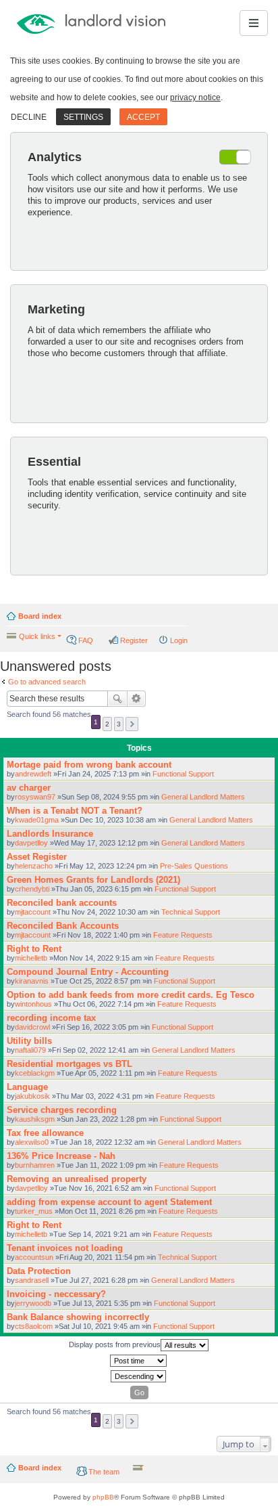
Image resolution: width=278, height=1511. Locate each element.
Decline (29, 117)
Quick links (37, 636)
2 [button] (107, 724)
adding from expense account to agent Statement (109, 1202)
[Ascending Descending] (139, 1376)
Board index (39, 616)
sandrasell (32, 1280)
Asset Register (37, 857)
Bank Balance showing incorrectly (78, 1317)
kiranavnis (32, 981)
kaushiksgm (35, 1119)
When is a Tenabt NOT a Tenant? (74, 811)
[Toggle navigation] (254, 23)
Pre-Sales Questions (194, 866)
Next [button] (132, 724)
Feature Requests (183, 935)
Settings (83, 117)
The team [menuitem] (103, 1472)
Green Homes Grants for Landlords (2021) (93, 880)
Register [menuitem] (134, 640)
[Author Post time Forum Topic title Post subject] (139, 1361)
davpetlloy (31, 843)
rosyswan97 (35, 797)
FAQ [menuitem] (85, 640)
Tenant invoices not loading (65, 1248)
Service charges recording (62, 1110)
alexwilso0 (32, 1142)
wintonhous (33, 1004)
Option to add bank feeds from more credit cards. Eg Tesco (130, 995)
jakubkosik (32, 1096)
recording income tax (51, 1018)
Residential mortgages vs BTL (69, 1064)
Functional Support (183, 774)
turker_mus (34, 1211)
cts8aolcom (34, 1326)
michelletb (31, 958)
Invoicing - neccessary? (56, 1294)
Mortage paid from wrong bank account (89, 765)
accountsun (34, 1257)
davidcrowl (32, 1027)
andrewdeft (33, 774)
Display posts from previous (115, 1344)
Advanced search (137, 699)
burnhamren (35, 1165)
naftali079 (30, 1050)
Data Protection (39, 1271)
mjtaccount (33, 912)
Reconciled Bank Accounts (63, 926)
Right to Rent (34, 949)
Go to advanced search (47, 682)
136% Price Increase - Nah (61, 1156)
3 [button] (119, 724)
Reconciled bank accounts (62, 903)
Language (27, 1087)
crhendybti (32, 889)
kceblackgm (35, 1073)
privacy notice (195, 97)
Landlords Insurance (50, 834)
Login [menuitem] (179, 640)
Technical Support (190, 912)
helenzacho (34, 866)
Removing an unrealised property (76, 1179)
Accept (143, 117)
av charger (29, 788)
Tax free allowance (45, 1133)
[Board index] (61, 23)
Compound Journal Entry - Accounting (88, 972)
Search (117, 699)
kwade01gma (37, 820)
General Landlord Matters (203, 797)
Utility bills (29, 1041)
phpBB (103, 1497)
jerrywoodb (33, 1303)
